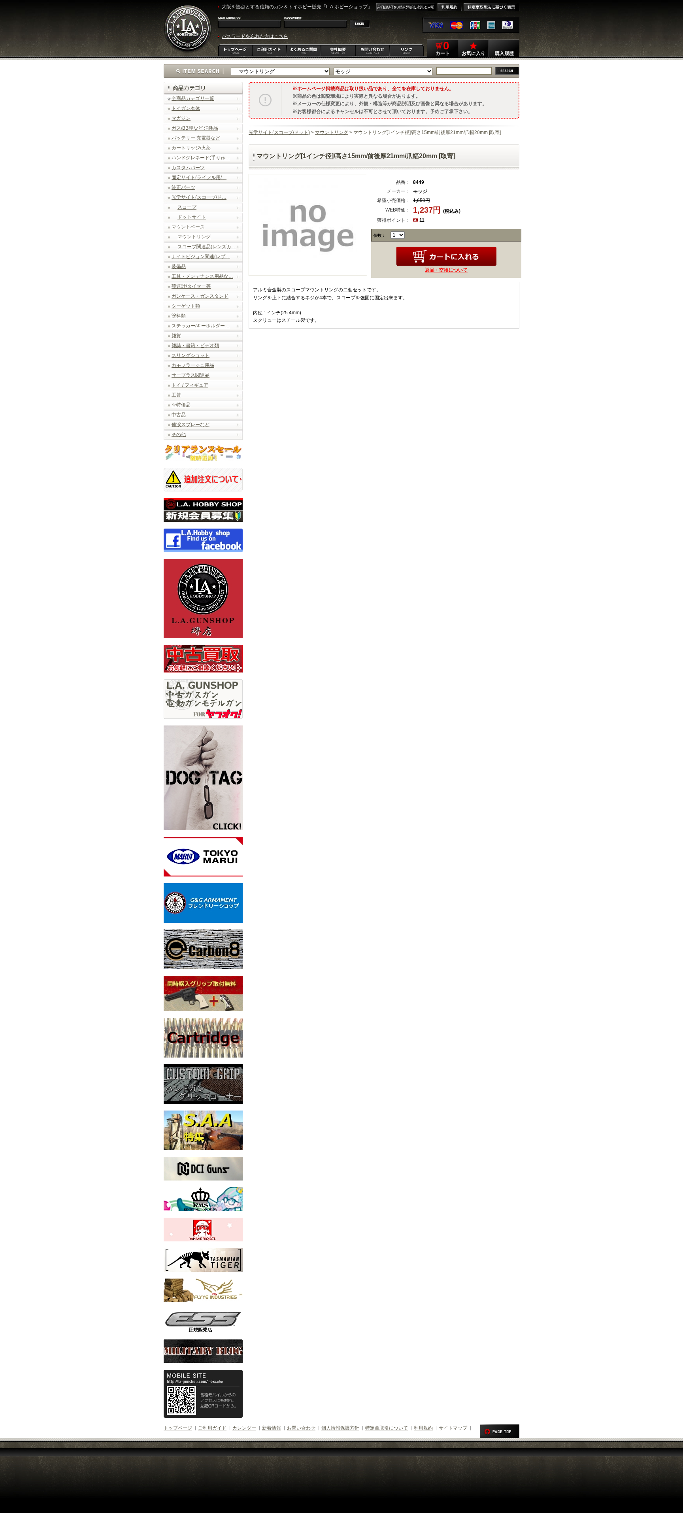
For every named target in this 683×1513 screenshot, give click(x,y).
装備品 (179, 266)
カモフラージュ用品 (193, 365)
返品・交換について (446, 270)
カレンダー (244, 1428)
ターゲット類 (186, 306)
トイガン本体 (186, 108)
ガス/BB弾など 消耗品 (195, 128)
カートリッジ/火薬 (191, 148)
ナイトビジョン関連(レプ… (201, 256)
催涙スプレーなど (190, 424)
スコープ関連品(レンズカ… (206, 246)
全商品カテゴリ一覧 (193, 98)
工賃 (176, 395)
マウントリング (194, 237)
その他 (179, 434)
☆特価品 (181, 405)
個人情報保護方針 (340, 1428)
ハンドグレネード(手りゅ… (201, 158)
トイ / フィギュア (190, 385)
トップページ (178, 1428)
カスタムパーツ (188, 167)
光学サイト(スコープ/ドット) (279, 132)
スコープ (186, 207)
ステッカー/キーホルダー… (201, 326)
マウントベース (188, 227)
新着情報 (271, 1428)
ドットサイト (191, 217)
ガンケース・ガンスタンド (200, 296)
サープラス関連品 (190, 375)
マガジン (181, 118)
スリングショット (190, 355)
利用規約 (423, 1428)
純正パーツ (183, 187)
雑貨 (176, 335)
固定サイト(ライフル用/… (199, 177)
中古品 (179, 414)
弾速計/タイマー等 (191, 286)
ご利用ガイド (212, 1428)
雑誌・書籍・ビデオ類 (195, 345)
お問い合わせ (301, 1428)
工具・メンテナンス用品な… (202, 276)
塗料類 (179, 316)
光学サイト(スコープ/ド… (199, 197)
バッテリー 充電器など (196, 138)
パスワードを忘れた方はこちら (255, 36)
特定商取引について (386, 1428)
